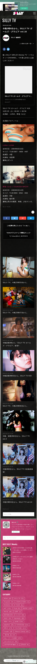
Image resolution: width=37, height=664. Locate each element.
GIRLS (8, 628)
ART (7, 608)
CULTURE (20, 628)
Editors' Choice (22, 631)
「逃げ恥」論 (9, 635)
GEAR (19, 621)
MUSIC (27, 608)
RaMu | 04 (16, 574)
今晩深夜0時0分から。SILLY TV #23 (17, 376)
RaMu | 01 (16, 565)
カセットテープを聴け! (12, 638)
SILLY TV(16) (7, 206)
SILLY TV (9, 20)
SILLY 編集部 (16, 37)
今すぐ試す (24, 8)
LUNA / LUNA (8, 145)
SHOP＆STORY (22, 602)
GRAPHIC (9, 625)
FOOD (19, 605)
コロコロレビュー (10, 641)
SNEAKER (19, 618)
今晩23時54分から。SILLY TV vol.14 (17, 502)
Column (8, 631)
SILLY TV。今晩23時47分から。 (15, 312)
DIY (21, 615)
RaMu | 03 (16, 583)
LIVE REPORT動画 (11, 644)
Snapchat (9, 602)
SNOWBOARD (10, 615)
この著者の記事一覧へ (25, 43)
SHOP (7, 618)
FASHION (8, 605)
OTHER (25, 644)
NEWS (7, 598)
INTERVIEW (22, 625)
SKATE (8, 611)
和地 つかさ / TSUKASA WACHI (16, 186)
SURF (18, 611)
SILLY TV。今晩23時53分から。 (15, 282)
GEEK (8, 621)
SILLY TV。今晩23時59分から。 (15, 406)
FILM (17, 608)
